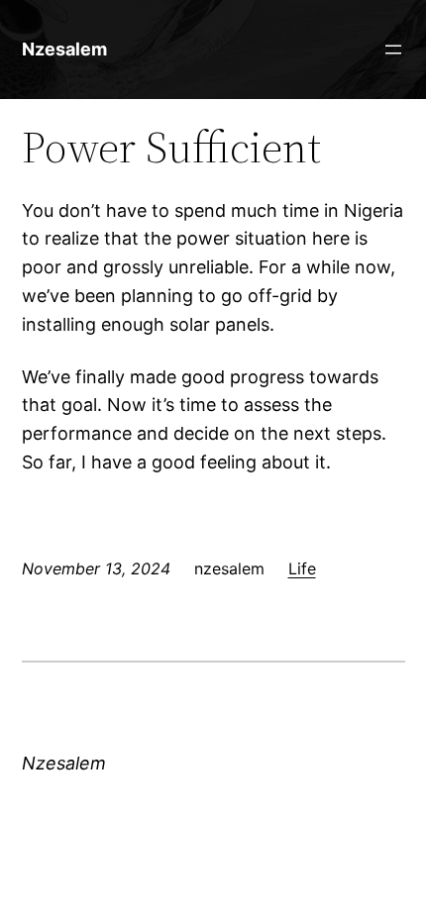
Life (302, 568)
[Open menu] (393, 49)
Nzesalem (64, 49)
